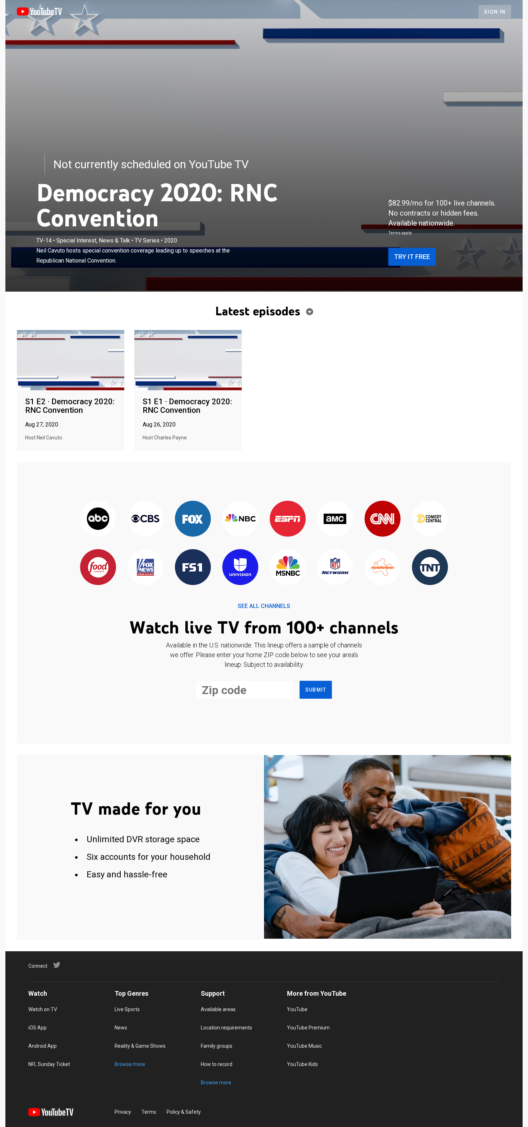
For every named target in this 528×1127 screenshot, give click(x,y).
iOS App (37, 1028)
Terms (149, 1112)
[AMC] (335, 519)
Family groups (216, 1046)
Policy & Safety (184, 1112)
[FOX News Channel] (145, 567)
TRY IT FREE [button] (412, 256)
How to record (216, 1064)
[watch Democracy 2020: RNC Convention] (70, 360)
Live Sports (127, 1009)
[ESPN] (287, 519)
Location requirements (226, 1028)
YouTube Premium (308, 1028)
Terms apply (400, 233)
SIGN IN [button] (494, 12)
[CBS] (145, 519)
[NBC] (240, 519)
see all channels (264, 606)
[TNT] (430, 567)
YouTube (297, 1009)
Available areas (218, 1009)
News (121, 1028)
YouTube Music (304, 1046)
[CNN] (382, 519)
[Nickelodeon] (382, 567)
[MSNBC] (287, 567)
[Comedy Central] (430, 519)
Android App (42, 1046)
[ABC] (98, 519)
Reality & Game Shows (140, 1046)
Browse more (130, 1064)
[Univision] (240, 567)
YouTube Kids (302, 1064)
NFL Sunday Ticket (49, 1064)
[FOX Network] (193, 519)
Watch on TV (42, 1009)
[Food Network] (98, 567)
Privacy (123, 1112)
